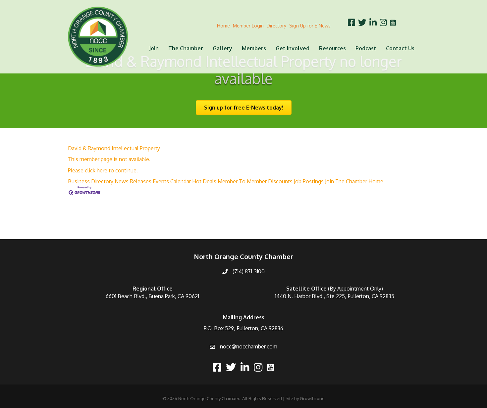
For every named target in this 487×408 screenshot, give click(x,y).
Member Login (248, 25)
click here (96, 170)
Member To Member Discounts (255, 181)
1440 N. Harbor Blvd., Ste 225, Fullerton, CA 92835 (334, 296)
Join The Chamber (346, 181)
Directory (276, 25)
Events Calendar (172, 181)
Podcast (365, 48)
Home (223, 25)
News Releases (133, 181)
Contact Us (400, 48)
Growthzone (312, 398)
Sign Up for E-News (310, 25)
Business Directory (90, 181)
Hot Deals (204, 181)
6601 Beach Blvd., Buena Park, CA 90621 (152, 296)
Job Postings (309, 181)
